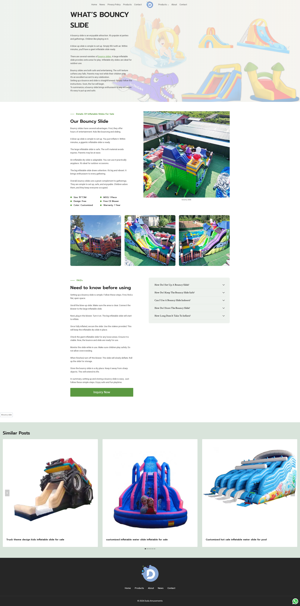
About (174, 4)
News (102, 4)
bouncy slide (6, 415)
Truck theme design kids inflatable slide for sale (35, 539)
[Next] (293, 493)
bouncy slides (104, 56)
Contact (138, 4)
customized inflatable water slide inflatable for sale (137, 539)
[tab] (145, 548)
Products (127, 4)
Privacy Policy (114, 4)
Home (94, 4)
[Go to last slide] (7, 493)
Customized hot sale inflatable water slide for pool (236, 539)
